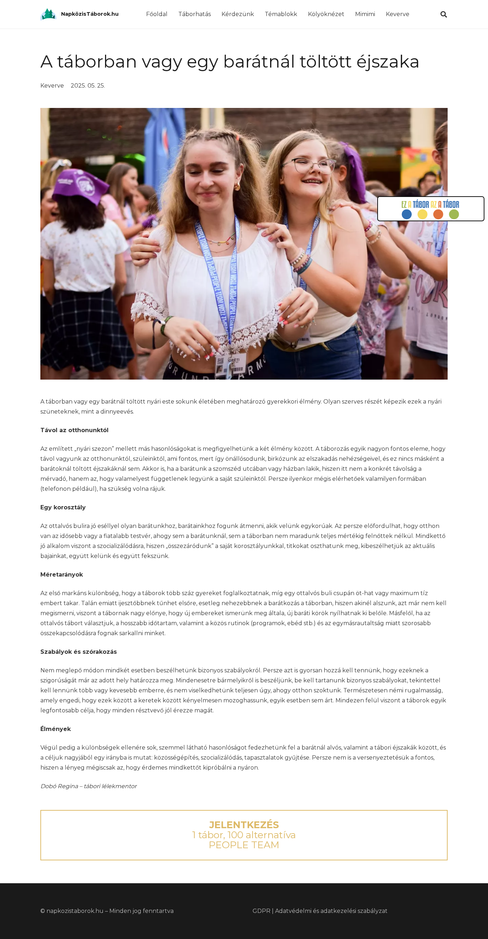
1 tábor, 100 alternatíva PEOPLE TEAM (244, 835)
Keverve (52, 85)
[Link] (48, 14)
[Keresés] (444, 14)
